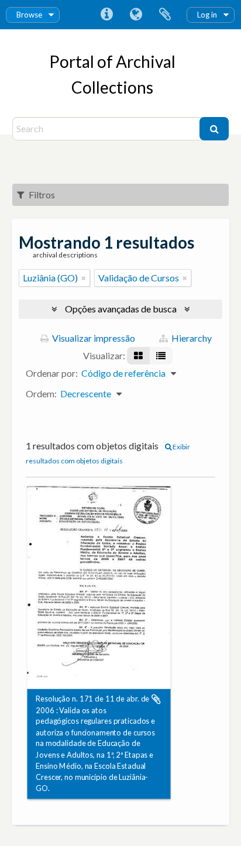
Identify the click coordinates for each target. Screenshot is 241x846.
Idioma (135, 14)
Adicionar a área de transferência (156, 699)
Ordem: (41, 393)
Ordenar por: (52, 373)
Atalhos (106, 14)
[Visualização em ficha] (138, 355)
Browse (29, 14)
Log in (207, 14)
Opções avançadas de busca (120, 308)
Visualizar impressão (92, 337)
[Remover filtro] (83, 277)
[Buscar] (214, 128)
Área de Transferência (165, 14)
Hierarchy (191, 337)
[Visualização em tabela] (161, 355)
